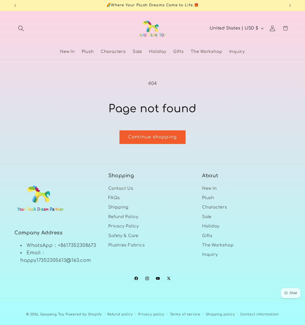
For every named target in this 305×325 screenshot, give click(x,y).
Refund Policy (123, 217)
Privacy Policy (123, 226)
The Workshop (218, 245)
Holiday (210, 226)
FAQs (114, 198)
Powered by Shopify (84, 314)
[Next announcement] (290, 5)
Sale (206, 217)
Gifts (207, 235)
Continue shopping (152, 137)
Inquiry (210, 254)
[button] (21, 28)
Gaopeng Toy (52, 314)
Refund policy (120, 314)
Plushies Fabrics (126, 245)
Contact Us (120, 188)
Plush (208, 198)
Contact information (259, 314)
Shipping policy (220, 314)
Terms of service (185, 314)
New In (209, 188)
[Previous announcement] (15, 5)
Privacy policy (151, 314)
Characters (214, 207)
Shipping (118, 207)
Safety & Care (123, 235)
